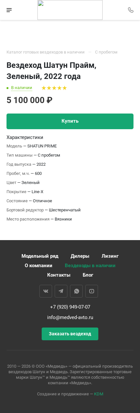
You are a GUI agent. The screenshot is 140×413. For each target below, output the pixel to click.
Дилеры (80, 256)
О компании (38, 265)
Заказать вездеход (70, 333)
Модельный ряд (39, 256)
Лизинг (110, 256)
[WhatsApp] (76, 291)
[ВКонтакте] (45, 291)
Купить (70, 121)
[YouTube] (91, 291)
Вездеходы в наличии (90, 265)
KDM (98, 393)
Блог (88, 275)
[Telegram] (61, 291)
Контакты (58, 275)
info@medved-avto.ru (70, 317)
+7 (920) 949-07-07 (70, 307)
